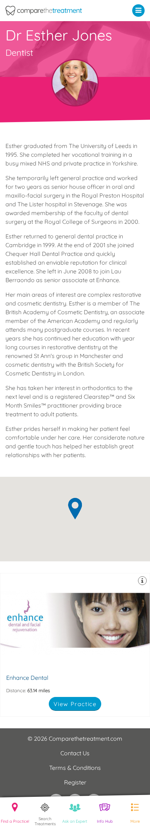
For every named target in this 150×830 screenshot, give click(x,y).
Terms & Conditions (75, 767)
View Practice (75, 704)
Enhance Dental (75, 644)
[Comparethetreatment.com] (56, 10)
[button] (140, 10)
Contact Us (75, 753)
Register (75, 782)
